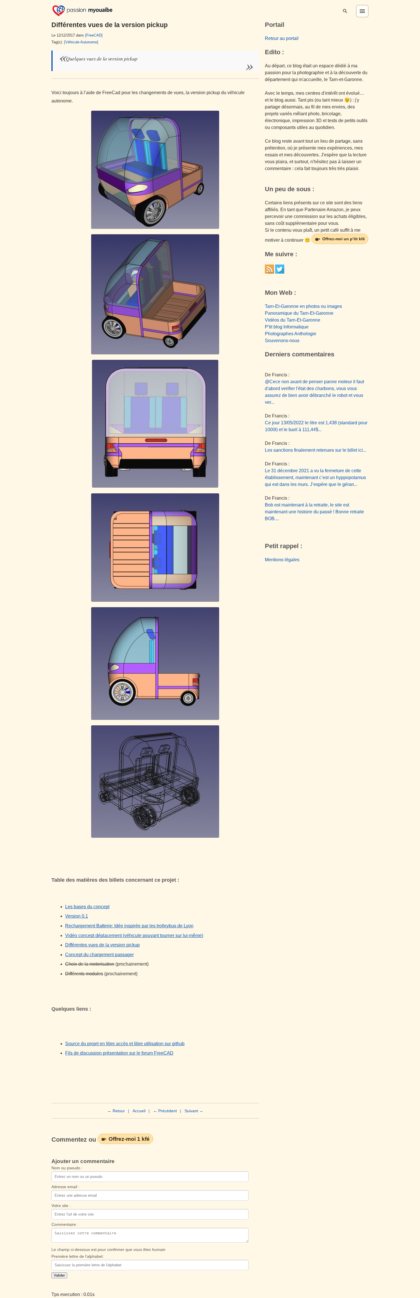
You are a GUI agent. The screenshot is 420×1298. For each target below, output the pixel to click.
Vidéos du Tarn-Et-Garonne (292, 320)
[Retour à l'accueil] (82, 10)
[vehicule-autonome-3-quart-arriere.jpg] (155, 294)
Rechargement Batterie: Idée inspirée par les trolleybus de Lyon (129, 925)
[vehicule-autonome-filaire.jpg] (155, 781)
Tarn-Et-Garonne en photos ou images (303, 306)
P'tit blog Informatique (287, 326)
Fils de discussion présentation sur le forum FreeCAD (119, 1053)
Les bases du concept (87, 906)
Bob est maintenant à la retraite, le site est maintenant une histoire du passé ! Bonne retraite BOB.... (314, 511)
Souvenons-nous (282, 340)
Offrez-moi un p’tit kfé (343, 239)
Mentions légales (282, 559)
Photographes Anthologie (290, 333)
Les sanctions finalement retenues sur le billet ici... (315, 450)
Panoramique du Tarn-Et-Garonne (299, 313)
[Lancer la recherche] (345, 11)
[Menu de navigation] (362, 11)
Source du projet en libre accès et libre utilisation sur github (125, 1043)
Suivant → (194, 1111)
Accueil (139, 1111)
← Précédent (165, 1111)
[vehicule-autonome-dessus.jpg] (155, 547)
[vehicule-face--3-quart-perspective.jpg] (155, 170)
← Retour (116, 1111)
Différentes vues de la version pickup (102, 944)
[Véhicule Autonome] (81, 42)
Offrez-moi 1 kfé (129, 1139)
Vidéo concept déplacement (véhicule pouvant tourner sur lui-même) (134, 935)
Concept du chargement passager (99, 954)
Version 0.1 (76, 916)
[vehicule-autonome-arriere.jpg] (155, 424)
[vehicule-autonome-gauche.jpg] (155, 663)
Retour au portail (282, 38)
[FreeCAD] (94, 35)
